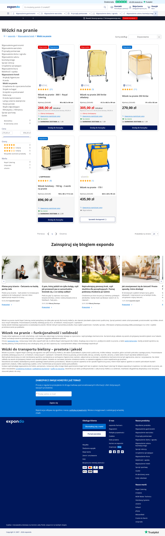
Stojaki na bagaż (9, 89)
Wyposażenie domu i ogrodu (14, 54)
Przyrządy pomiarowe (11, 51)
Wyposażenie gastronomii (13, 45)
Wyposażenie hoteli (10, 74)
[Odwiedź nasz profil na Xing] (122, 452)
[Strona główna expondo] (4, 36)
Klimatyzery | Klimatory (13, 109)
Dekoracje (7, 95)
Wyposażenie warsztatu (12, 48)
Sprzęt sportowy (9, 112)
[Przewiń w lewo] (5, 18)
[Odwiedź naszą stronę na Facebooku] (114, 452)
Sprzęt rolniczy (8, 63)
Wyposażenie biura (10, 68)
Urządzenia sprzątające (11, 66)
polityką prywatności (78, 410)
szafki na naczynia (57, 369)
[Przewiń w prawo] (160, 18)
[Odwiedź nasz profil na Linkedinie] (118, 452)
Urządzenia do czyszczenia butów (17, 86)
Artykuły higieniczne (11, 77)
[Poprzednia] (48, 234)
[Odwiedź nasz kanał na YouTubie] (110, 452)
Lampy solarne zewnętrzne (14, 101)
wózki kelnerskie (131, 341)
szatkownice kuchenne (40, 369)
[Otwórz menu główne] (8, 13)
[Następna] (56, 234)
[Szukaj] (105, 7)
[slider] (3, 137)
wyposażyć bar (13, 341)
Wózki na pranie (10, 83)
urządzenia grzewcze (24, 369)
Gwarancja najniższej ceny (50, 116)
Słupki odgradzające (11, 107)
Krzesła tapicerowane (12, 98)
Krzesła (6, 80)
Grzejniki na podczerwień (13, 92)
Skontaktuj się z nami (94, 426)
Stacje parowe (9, 104)
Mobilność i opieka (10, 71)
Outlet (4, 115)
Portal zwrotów (94, 434)
